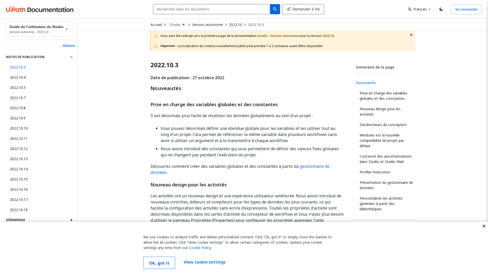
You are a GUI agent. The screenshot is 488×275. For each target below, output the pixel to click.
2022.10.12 (19, 148)
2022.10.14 (19, 169)
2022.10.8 (18, 108)
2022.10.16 (19, 189)
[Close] (483, 226)
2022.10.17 (19, 199)
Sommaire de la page (375, 67)
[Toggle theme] (441, 9)
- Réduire (68, 46)
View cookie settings (205, 262)
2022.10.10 (19, 128)
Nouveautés (165, 88)
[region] (244, 248)
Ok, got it (159, 263)
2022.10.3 (256, 24)
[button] (39, 67)
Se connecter (466, 9)
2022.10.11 (19, 138)
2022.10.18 (19, 209)
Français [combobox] (417, 9)
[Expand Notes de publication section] (71, 57)
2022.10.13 (19, 158)
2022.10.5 (18, 87)
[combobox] (212, 9)
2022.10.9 (18, 118)
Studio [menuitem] (175, 25)
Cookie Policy (200, 247)
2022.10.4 (18, 77)
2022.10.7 (18, 97)
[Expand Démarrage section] (71, 220)
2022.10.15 (19, 179)
